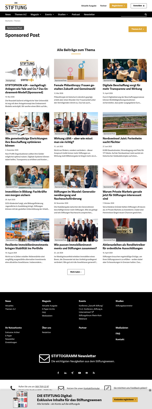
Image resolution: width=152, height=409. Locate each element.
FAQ (44, 312)
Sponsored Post (60, 81)
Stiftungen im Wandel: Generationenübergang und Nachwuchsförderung (75, 195)
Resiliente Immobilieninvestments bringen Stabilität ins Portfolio (26, 246)
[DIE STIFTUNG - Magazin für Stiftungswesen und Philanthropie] (16, 5)
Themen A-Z (136, 29)
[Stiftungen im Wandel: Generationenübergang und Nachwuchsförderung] (76, 176)
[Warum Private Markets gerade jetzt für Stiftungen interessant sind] (125, 176)
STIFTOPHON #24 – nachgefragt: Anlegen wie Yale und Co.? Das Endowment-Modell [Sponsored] (26, 89)
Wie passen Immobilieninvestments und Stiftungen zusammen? (75, 246)
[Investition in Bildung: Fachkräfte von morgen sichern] (27, 176)
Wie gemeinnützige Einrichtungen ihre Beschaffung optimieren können (26, 142)
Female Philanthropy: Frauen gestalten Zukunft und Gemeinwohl (74, 87)
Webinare (83, 319)
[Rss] (94, 373)
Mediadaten (47, 315)
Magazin (46, 301)
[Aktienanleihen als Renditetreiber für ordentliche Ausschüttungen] (125, 230)
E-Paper (8, 335)
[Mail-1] (87, 373)
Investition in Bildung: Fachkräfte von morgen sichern (26, 193)
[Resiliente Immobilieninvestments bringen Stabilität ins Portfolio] (27, 230)
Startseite (9, 21)
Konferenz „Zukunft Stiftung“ (91, 305)
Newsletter (10, 339)
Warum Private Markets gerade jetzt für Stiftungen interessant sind (122, 195)
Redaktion (46, 332)
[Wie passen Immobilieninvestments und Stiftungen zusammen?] (76, 230)
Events (82, 301)
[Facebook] (58, 373)
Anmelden (137, 6)
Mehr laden (75, 272)
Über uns (46, 327)
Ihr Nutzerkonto (13, 327)
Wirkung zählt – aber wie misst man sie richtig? (73, 140)
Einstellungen (11, 342)
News (8, 301)
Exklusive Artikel (12, 332)
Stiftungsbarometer (124, 305)
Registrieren (117, 6)
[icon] (44, 361)
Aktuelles (9, 305)
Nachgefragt (10, 81)
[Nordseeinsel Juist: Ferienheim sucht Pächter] (125, 123)
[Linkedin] (65, 373)
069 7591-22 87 (42, 386)
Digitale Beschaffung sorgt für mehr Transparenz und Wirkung (122, 87)
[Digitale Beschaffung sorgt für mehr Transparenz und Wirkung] (125, 70)
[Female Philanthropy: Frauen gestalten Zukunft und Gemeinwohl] (76, 70)
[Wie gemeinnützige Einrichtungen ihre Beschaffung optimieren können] (27, 123)
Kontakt (120, 339)
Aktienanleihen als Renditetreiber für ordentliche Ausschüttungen (124, 246)
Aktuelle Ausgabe (88, 6)
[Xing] (72, 373)
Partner (103, 6)
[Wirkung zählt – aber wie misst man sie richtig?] (76, 123)
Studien (120, 301)
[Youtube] (80, 373)
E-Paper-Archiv (48, 309)
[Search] (146, 14)
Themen (17, 21)
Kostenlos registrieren (124, 399)
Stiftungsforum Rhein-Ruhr (90, 315)
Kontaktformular (92, 388)
